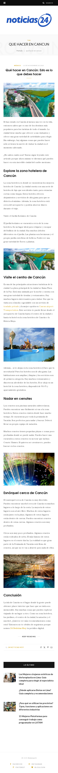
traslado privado (11, 306)
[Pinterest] (48, 647)
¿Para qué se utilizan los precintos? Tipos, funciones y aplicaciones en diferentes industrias (36, 706)
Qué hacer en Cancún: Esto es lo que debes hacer (29, 72)
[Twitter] (44, 647)
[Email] (51, 647)
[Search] (43, 3)
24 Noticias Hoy (16, 647)
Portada (20, 51)
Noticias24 (32, 758)
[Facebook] (41, 647)
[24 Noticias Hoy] (29, 20)
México (17, 65)
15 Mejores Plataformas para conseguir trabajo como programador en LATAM (33, 719)
